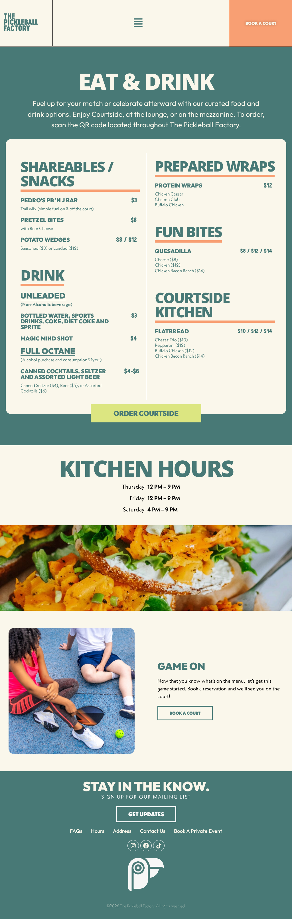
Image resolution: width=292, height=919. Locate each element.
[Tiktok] (159, 845)
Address (122, 831)
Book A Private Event (198, 831)
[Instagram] (133, 845)
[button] (138, 23)
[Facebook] (146, 845)
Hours (97, 831)
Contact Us (152, 831)
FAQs (76, 831)
